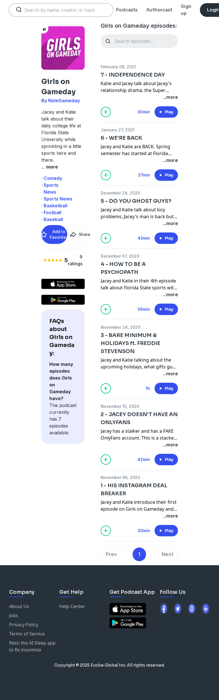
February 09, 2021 (118, 66)
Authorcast (159, 10)
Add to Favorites (58, 234)
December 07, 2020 (120, 256)
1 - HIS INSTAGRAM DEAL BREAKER (134, 489)
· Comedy (51, 178)
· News (48, 192)
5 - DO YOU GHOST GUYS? (136, 201)
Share (84, 234)
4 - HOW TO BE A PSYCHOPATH (123, 268)
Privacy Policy (23, 624)
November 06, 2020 (120, 477)
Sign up (186, 9)
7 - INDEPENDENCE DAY (133, 75)
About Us (19, 606)
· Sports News (56, 199)
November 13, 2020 (120, 406)
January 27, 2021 (118, 129)
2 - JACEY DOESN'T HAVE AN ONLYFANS (139, 418)
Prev (111, 554)
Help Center (72, 606)
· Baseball (52, 219)
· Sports (49, 185)
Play (169, 112)
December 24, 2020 (120, 192)
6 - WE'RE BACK (121, 138)
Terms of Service (27, 634)
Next (167, 554)
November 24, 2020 (120, 327)
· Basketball (54, 205)
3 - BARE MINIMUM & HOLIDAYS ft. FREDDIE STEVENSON (130, 343)
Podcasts (127, 10)
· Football (51, 212)
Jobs (13, 615)
